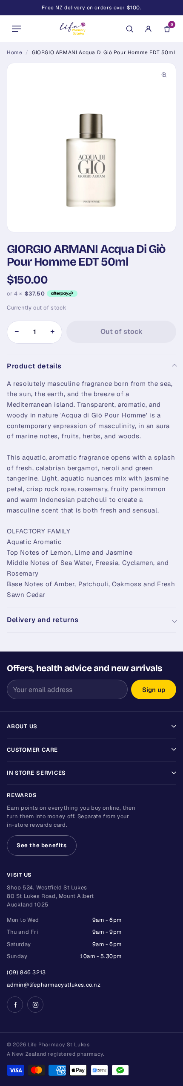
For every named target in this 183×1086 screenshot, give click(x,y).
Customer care (32, 749)
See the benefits (42, 845)
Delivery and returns (43, 619)
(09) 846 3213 (26, 972)
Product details (34, 366)
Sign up (153, 690)
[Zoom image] (164, 75)
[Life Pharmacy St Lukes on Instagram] (35, 1004)
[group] (91, 147)
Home (14, 52)
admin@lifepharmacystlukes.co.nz (54, 984)
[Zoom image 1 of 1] (91, 147)
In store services (36, 772)
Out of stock (121, 331)
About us (22, 726)
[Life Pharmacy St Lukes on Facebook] (15, 1004)
